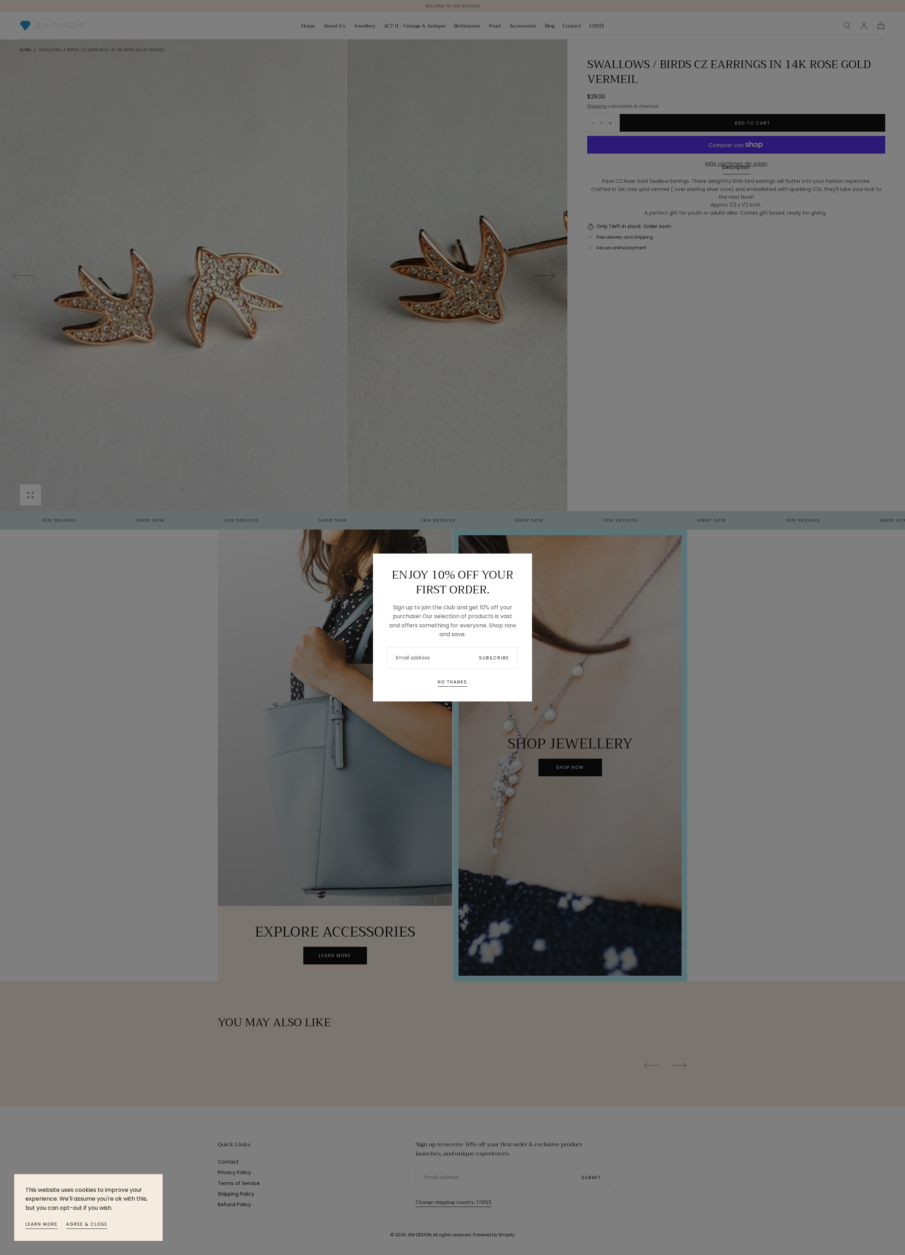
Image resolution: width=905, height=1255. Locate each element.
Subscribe (494, 658)
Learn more (41, 1224)
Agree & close (86, 1224)
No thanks (452, 682)
